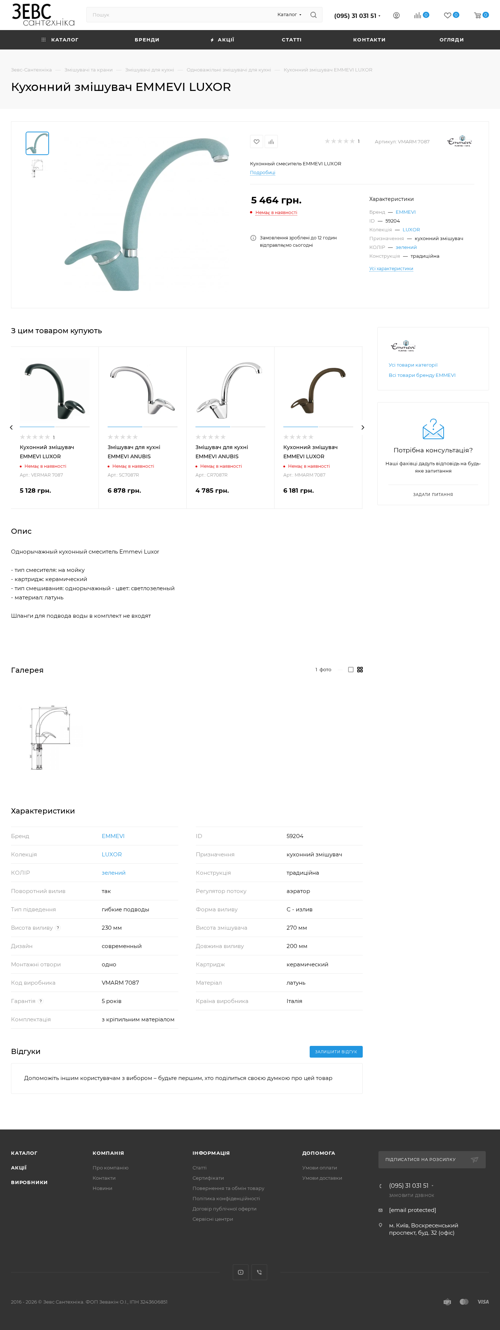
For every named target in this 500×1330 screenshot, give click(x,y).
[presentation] (11, 427)
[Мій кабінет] (396, 16)
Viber (259, 1272)
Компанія (108, 1153)
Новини (102, 1188)
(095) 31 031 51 (355, 15)
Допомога (318, 1153)
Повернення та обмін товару (228, 1188)
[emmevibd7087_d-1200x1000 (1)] (50, 737)
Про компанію (110, 1168)
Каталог (24, 1153)
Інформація (211, 1153)
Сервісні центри (213, 1219)
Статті (200, 1168)
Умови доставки (322, 1178)
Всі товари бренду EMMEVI (422, 375)
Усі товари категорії (413, 365)
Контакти (104, 1178)
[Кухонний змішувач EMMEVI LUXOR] (146, 214)
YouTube (241, 1272)
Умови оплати (319, 1168)
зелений (406, 247)
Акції (19, 1168)
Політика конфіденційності (226, 1198)
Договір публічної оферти (225, 1209)
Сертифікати (208, 1178)
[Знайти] (313, 14)
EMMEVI (406, 212)
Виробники (29, 1182)
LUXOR (411, 229)
